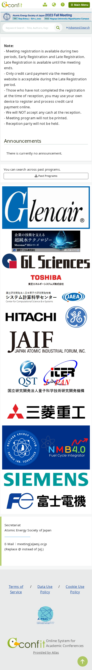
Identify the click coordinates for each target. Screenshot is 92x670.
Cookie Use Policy (75, 589)
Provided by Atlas (46, 652)
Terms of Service (16, 589)
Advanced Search (78, 27)
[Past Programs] (45, 5)
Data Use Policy (44, 589)
